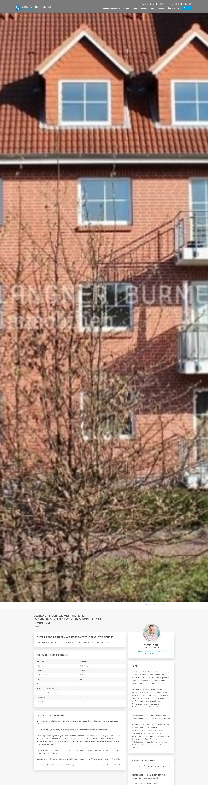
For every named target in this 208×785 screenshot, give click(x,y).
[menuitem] (111, 8)
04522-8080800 (157, 4)
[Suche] (178, 8)
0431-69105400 (184, 4)
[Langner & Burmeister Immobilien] (33, 8)
